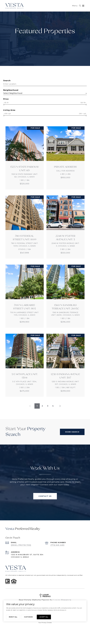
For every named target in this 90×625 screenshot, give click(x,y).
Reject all (13, 617)
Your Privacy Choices (45, 622)
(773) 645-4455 (57, 545)
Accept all (44, 617)
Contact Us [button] (45, 496)
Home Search (72, 432)
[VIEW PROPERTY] (24, 156)
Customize (28, 617)
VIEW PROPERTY (25, 158)
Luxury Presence (62, 600)
